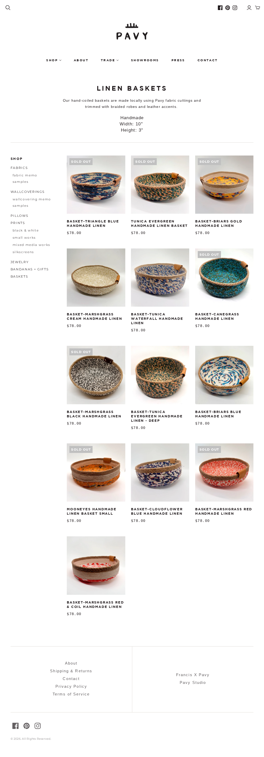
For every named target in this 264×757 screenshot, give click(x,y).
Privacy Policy (71, 686)
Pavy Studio (193, 682)
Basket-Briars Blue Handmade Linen (218, 414)
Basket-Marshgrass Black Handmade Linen (94, 414)
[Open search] (8, 7)
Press (178, 60)
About (81, 60)
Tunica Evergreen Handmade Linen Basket (159, 223)
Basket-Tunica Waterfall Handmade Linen (157, 318)
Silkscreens (23, 252)
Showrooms (145, 60)
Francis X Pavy (193, 675)
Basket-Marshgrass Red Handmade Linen (223, 511)
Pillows (19, 216)
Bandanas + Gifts (30, 269)
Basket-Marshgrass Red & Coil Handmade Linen (95, 604)
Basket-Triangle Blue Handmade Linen (93, 223)
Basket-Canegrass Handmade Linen (217, 316)
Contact (207, 60)
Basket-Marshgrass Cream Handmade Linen (94, 316)
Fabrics (19, 168)
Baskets (19, 276)
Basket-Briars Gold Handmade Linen (218, 223)
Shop (52, 60)
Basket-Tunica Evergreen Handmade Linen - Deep (157, 416)
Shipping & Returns (71, 671)
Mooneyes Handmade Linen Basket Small (92, 511)
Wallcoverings (28, 192)
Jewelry (20, 262)
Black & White (26, 230)
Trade (108, 60)
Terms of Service (71, 694)
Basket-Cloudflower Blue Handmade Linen (157, 511)
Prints (18, 223)
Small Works (24, 237)
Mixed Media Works (32, 245)
